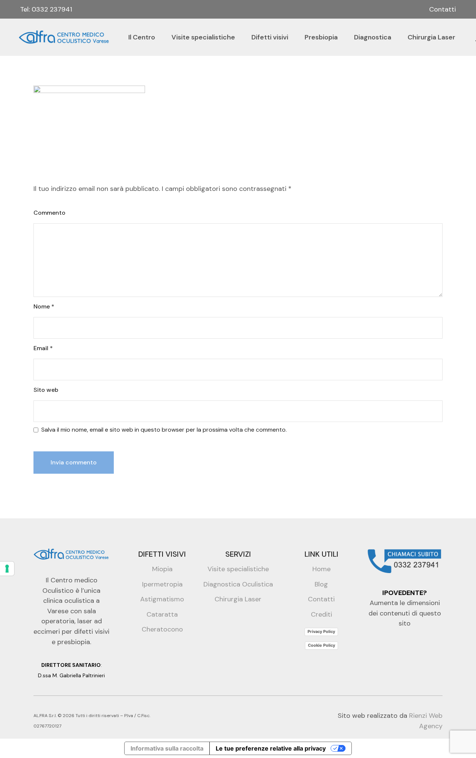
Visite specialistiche (238, 568)
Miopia (162, 568)
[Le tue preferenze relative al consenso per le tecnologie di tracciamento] (7, 569)
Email (43, 348)
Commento (49, 213)
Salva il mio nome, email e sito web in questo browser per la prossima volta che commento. (164, 429)
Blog (321, 584)
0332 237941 (52, 9)
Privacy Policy (321, 631)
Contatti (442, 9)
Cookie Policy (321, 645)
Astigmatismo (162, 599)
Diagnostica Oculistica (238, 584)
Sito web (45, 390)
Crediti (321, 614)
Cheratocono (162, 629)
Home (321, 568)
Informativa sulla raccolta (167, 748)
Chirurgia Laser (238, 599)
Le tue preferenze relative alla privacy (271, 748)
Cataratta (162, 614)
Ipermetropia (162, 584)
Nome (43, 306)
